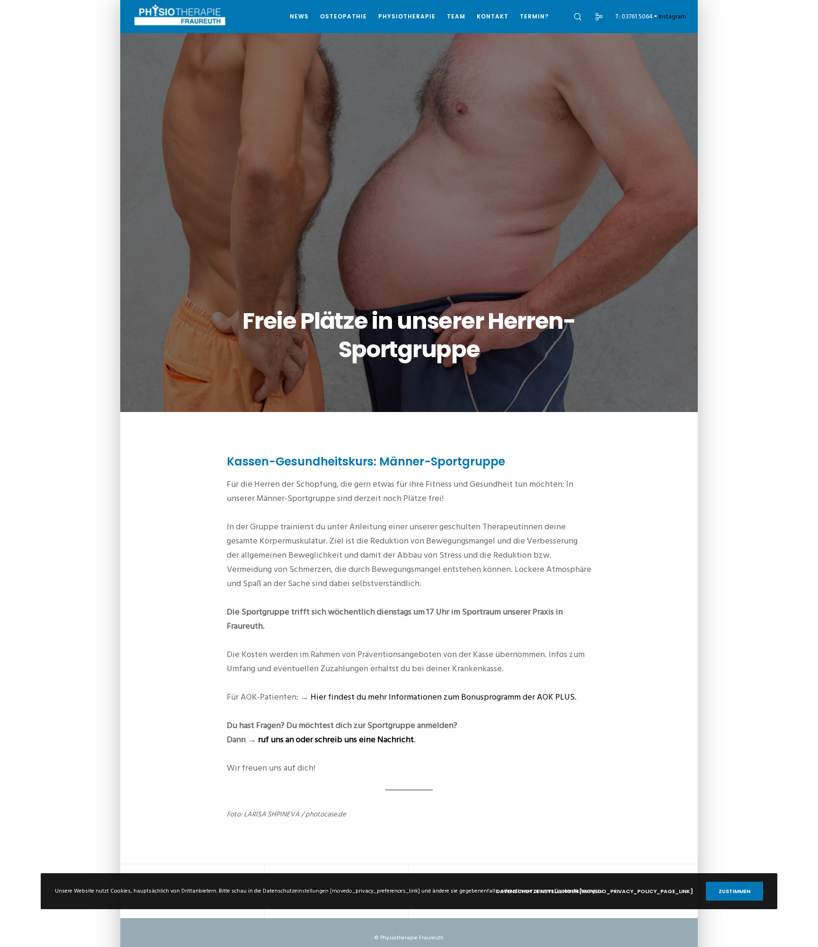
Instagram (672, 16)
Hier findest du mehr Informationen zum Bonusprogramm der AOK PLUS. (444, 697)
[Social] (593, 16)
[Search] (571, 16)
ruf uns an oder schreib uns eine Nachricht (336, 739)
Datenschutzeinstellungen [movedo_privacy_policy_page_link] (594, 891)
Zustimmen (734, 891)
